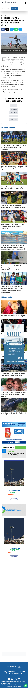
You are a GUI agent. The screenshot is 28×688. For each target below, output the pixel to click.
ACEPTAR (14, 8)
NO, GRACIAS (6, 8)
